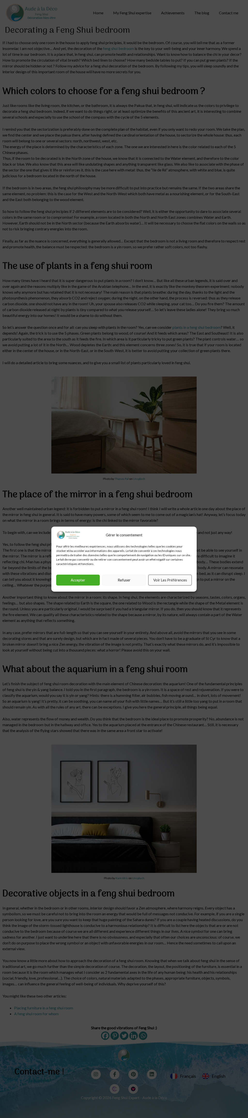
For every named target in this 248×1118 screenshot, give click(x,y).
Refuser (124, 580)
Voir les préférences (170, 580)
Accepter (78, 580)
